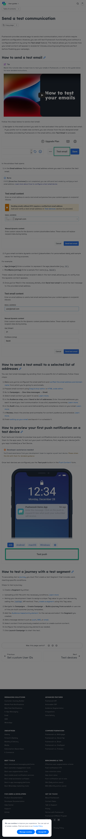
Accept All (42, 832)
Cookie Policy (38, 826)
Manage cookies (26, 832)
